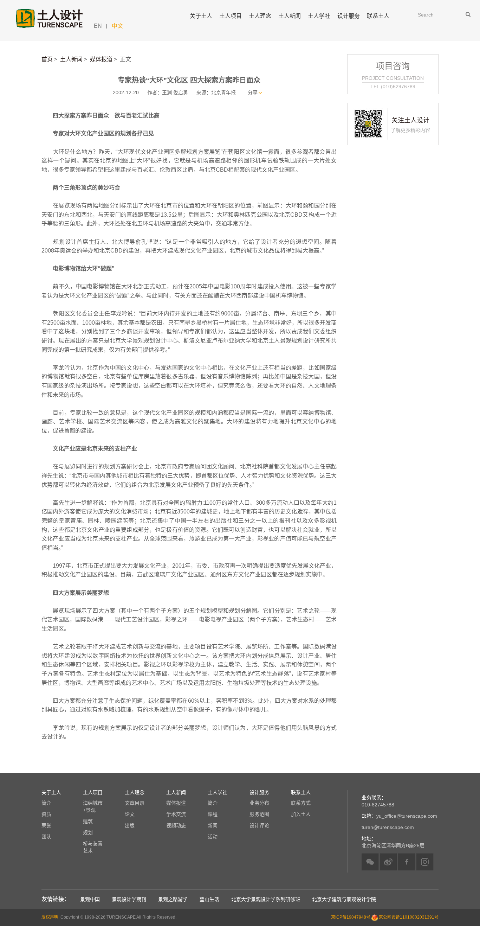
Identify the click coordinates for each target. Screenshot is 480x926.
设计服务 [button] (348, 16)
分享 (253, 92)
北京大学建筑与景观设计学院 (344, 899)
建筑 (88, 821)
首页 (47, 59)
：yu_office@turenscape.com (399, 816)
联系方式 (301, 803)
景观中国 (90, 899)
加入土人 (301, 814)
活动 (213, 836)
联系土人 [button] (378, 16)
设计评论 (259, 825)
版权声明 (49, 917)
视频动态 (176, 825)
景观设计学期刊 (129, 899)
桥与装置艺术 (93, 847)
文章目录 (134, 803)
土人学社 (319, 16)
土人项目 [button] (230, 16)
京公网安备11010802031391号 (409, 917)
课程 (213, 814)
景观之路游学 (173, 899)
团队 (46, 836)
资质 (46, 814)
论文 (130, 814)
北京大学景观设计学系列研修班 (265, 899)
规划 (88, 832)
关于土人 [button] (201, 16)
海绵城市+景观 (93, 806)
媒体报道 (101, 59)
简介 (46, 803)
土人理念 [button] (260, 16)
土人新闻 (71, 59)
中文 (117, 26)
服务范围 (259, 814)
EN (98, 26)
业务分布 (259, 803)
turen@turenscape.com (388, 827)
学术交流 (176, 814)
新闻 (213, 825)
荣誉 (46, 825)
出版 (130, 825)
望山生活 (209, 899)
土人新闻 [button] (289, 16)
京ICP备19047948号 (350, 917)
